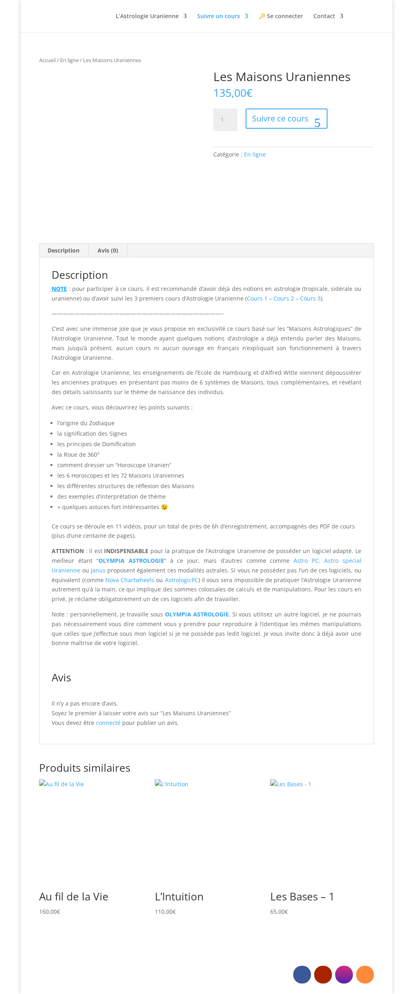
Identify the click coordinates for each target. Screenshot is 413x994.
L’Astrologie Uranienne (147, 16)
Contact (324, 16)
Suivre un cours (218, 16)
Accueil (47, 60)
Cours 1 (257, 298)
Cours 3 (310, 298)
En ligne (69, 60)
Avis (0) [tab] (108, 250)
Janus (98, 570)
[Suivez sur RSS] (365, 975)
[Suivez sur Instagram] (344, 975)
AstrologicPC (181, 580)
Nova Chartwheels (129, 580)
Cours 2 (283, 298)
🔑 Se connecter (281, 16)
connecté (108, 723)
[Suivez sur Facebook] (302, 975)
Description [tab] (63, 250)
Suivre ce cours (281, 118)
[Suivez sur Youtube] (323, 975)
